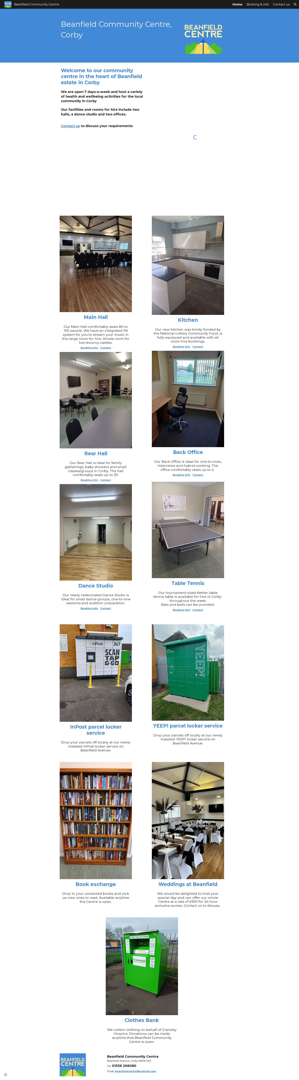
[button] (295, 4)
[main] (119, 29)
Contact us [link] (281, 4)
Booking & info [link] (258, 4)
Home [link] (237, 4)
